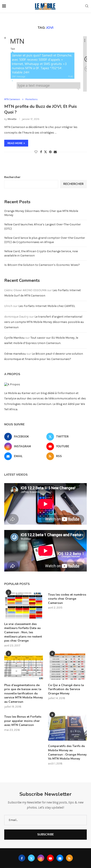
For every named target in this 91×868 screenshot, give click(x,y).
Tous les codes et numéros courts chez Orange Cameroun (67, 599)
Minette (12, 119)
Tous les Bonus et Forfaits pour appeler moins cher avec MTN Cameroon (22, 721)
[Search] (87, 6)
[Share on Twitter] (45, 152)
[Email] (60, 858)
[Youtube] (50, 858)
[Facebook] (21, 858)
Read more (14, 143)
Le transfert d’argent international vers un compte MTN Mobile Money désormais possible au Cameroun (44, 322)
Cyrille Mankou (14, 338)
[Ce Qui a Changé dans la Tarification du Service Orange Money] (67, 666)
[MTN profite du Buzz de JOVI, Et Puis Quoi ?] (45, 64)
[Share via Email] (55, 152)
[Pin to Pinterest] (50, 152)
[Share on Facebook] (41, 152)
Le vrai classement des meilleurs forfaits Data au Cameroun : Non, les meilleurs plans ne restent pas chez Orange (23, 632)
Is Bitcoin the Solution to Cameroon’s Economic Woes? (42, 265)
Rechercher (12, 177)
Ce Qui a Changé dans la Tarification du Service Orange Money (66, 689)
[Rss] (69, 858)
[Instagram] (40, 858)
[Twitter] (31, 858)
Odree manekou (15, 354)
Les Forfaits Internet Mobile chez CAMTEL (46, 306)
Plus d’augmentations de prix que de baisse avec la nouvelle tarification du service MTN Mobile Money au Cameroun (23, 693)
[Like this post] (35, 152)
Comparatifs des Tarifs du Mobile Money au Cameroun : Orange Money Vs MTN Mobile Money (67, 752)
